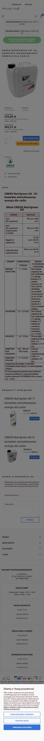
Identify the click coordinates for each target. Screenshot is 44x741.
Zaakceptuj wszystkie (22, 727)
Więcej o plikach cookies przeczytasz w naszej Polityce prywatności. (21, 708)
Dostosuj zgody (22, 721)
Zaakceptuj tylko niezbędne (22, 714)
